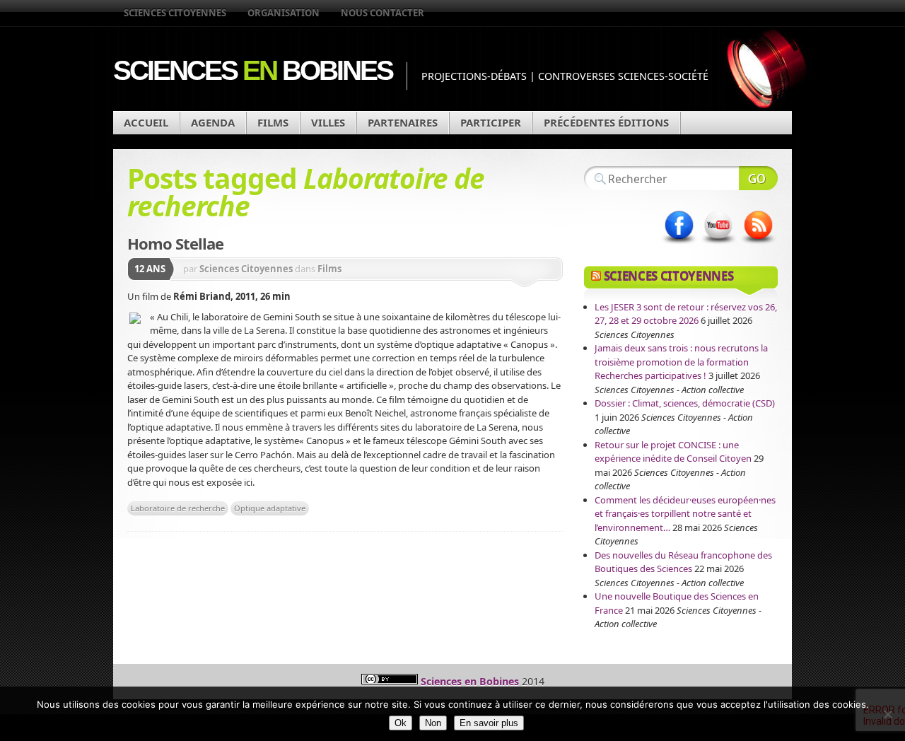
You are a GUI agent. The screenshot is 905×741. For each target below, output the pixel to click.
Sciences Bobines (252, 70)
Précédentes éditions (606, 122)
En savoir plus (489, 723)
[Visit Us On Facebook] (679, 244)
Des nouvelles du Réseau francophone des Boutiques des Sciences (683, 562)
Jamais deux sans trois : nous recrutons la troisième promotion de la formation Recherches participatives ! (681, 362)
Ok (401, 723)
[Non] (887, 714)
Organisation (283, 12)
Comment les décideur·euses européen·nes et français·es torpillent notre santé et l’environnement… (685, 514)
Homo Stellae (175, 243)
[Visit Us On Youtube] (718, 244)
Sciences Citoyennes (175, 12)
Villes (328, 122)
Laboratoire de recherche (178, 508)
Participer (490, 122)
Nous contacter (382, 12)
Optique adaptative (269, 508)
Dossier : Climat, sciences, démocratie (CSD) (685, 403)
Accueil (146, 122)
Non (433, 723)
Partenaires (403, 122)
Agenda (213, 122)
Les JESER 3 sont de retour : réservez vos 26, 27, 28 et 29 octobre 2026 (686, 314)
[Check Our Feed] (758, 244)
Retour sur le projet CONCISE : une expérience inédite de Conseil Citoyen (673, 451)
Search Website (758, 178)
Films (272, 122)
